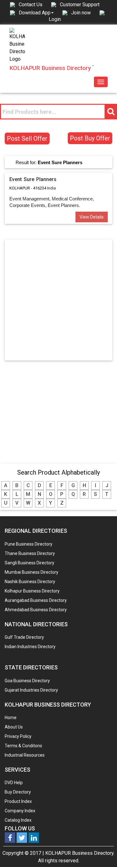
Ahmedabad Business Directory (36, 609)
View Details (92, 216)
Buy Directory (18, 791)
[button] (36, 12)
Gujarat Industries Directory (31, 690)
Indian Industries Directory (30, 646)
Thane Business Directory (30, 553)
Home (11, 717)
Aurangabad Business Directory (36, 600)
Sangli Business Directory (29, 562)
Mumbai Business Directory (31, 572)
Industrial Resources (25, 755)
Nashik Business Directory (30, 581)
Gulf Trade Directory (24, 637)
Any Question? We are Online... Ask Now (102, 852)
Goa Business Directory (27, 680)
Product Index (18, 801)
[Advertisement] (58, 299)
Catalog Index (18, 820)
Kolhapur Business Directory (32, 590)
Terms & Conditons (23, 745)
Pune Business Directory (28, 544)
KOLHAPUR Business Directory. (80, 853)
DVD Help (14, 782)
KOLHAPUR (19, 188)
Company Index (20, 810)
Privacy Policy (18, 736)
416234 (39, 188)
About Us (14, 726)
